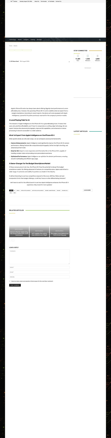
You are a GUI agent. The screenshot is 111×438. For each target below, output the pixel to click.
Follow (88, 55)
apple (18, 190)
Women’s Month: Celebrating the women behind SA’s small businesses (19, 233)
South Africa (19, 229)
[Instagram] (99, 1)
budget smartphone (50, 190)
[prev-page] (10, 240)
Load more (87, 190)
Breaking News (87, 166)
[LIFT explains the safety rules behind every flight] (39, 225)
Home (10, 45)
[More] (41, 66)
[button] (100, 40)
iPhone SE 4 (65, 190)
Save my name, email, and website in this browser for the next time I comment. (32, 281)
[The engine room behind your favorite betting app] (60, 225)
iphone (58, 190)
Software (18, 50)
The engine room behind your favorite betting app (60, 234)
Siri (15, 192)
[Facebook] (97, 1)
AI (14, 190)
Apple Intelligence (25, 190)
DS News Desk (15, 61)
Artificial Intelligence (37, 190)
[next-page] (13, 240)
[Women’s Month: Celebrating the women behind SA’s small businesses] (19, 225)
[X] (101, 1)
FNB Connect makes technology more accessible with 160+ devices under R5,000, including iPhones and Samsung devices (90, 182)
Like (78, 55)
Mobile (15, 45)
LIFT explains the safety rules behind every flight (39, 234)
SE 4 (11, 192)
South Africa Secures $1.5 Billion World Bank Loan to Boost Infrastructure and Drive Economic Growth (91, 171)
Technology (27, 50)
